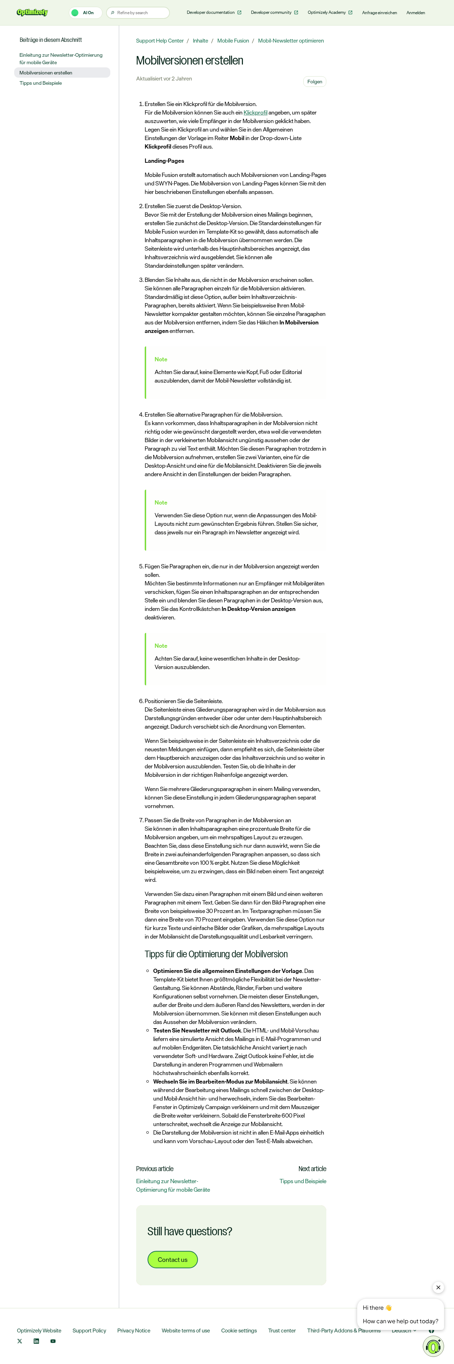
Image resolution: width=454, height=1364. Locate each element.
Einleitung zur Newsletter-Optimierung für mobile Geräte (173, 1185)
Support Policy (89, 1330)
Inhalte (200, 40)
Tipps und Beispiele (302, 1181)
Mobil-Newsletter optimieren (291, 40)
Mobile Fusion (233, 40)
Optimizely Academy (327, 12)
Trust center (282, 1330)
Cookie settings (239, 1330)
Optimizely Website (39, 1330)
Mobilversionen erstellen (46, 72)
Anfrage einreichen (379, 12)
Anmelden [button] (415, 12)
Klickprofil (255, 112)
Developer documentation (211, 12)
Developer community (271, 12)
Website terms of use (186, 1330)
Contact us (173, 1259)
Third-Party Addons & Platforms (344, 1330)
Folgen (315, 81)
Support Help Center (160, 40)
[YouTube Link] (53, 1341)
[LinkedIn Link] (36, 1341)
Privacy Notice (133, 1330)
